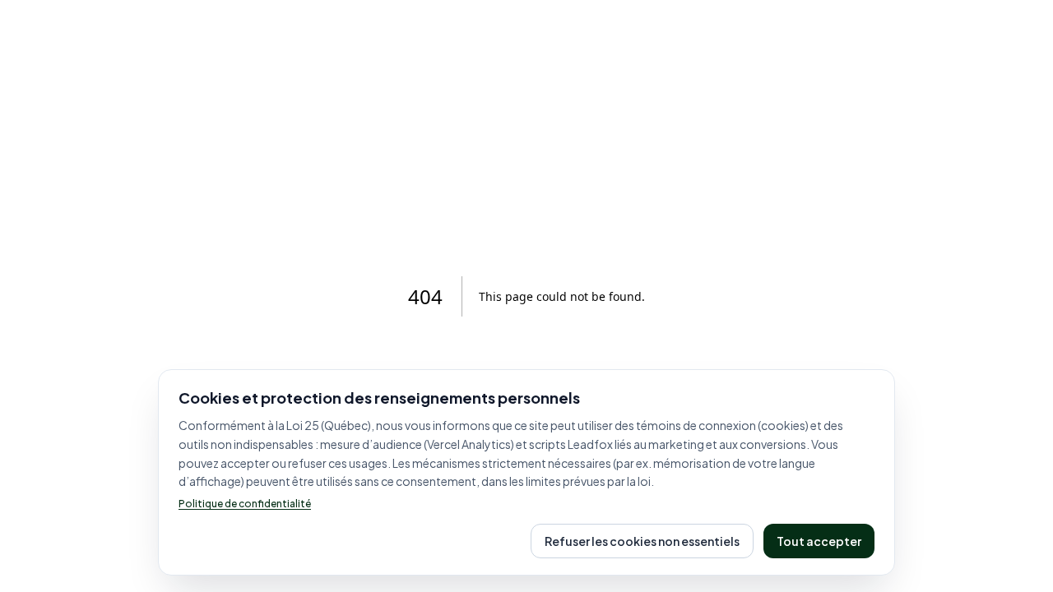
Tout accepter (819, 541)
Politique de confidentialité (245, 503)
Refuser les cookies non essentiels (642, 541)
